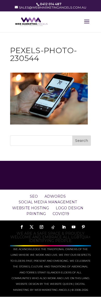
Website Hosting (30, 208)
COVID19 (61, 213)
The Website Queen (58, 284)
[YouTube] (73, 227)
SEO (34, 196)
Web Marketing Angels (51, 290)
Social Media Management (48, 202)
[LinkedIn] (64, 227)
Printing (36, 213)
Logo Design (69, 208)
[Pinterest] (83, 227)
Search (81, 140)
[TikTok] (53, 227)
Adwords (55, 196)
